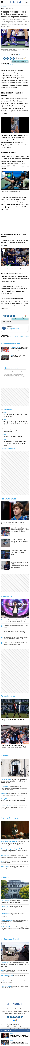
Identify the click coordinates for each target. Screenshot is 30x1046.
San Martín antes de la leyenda (12, 435)
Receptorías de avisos (23, 1025)
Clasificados (23, 1009)
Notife (15, 1013)
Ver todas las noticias (8, 448)
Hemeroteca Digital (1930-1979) (9, 1025)
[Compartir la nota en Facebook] (4, 58)
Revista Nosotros (15, 1009)
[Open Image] (3, 32)
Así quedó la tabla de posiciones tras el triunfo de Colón (15, 414)
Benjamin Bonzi (5, 78)
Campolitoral (6, 1009)
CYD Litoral (4, 1011)
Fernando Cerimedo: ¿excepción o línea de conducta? (15, 429)
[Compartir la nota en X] (7, 58)
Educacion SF (21, 1013)
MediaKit (26, 1029)
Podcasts (9, 1011)
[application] (15, 125)
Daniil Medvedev (7, 75)
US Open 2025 (6, 70)
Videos (16, 336)
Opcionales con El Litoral (16, 1029)
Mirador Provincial (17, 1011)
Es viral (21, 336)
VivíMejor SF (26, 1011)
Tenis (11, 336)
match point (15, 82)
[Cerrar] (27, 61)
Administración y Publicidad (12, 1027)
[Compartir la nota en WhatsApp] (10, 58)
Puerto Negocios (9, 1013)
